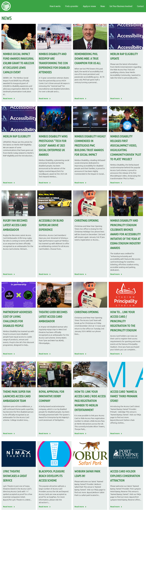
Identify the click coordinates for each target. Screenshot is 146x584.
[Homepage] (6, 6)
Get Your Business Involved (121, 6)
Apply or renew (89, 6)
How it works (55, 6)
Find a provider (71, 6)
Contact (140, 6)
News (102, 6)
